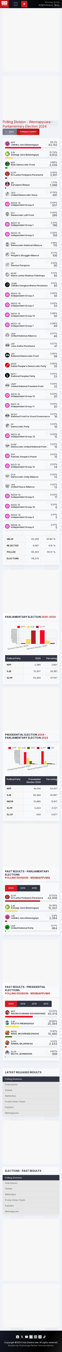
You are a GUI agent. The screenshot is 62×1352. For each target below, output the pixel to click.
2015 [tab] (22, 888)
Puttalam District (28, 131)
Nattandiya (10, 1096)
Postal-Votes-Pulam (15, 1101)
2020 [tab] (11, 888)
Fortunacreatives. (46, 1345)
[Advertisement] (31, 41)
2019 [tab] (22, 1003)
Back (11, 131)
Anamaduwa (11, 1084)
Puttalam (9, 1107)
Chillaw (8, 1090)
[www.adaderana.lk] (4, 4)
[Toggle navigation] (16, 4)
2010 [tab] (34, 888)
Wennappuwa (12, 1113)
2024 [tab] (11, 1003)
